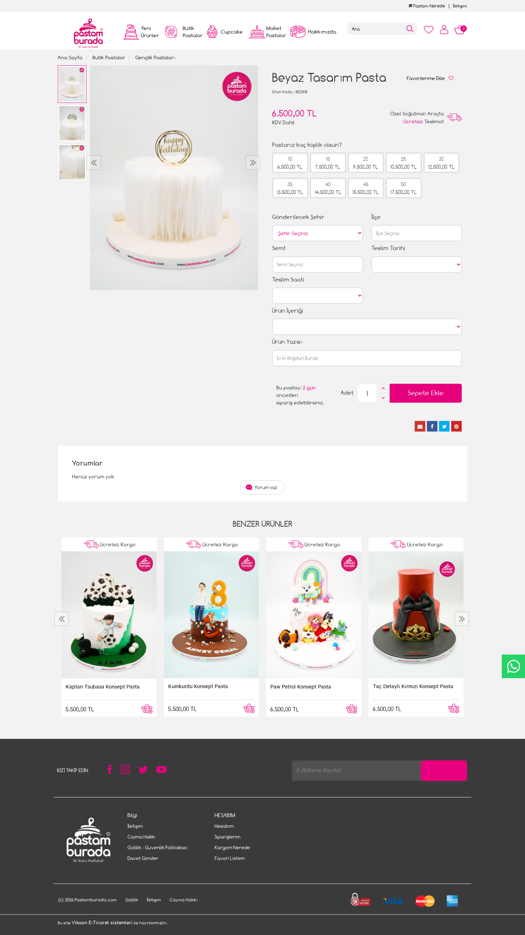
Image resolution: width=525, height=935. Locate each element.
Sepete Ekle (426, 393)
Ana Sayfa (70, 57)
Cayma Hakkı (142, 837)
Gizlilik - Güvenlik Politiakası (158, 847)
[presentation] (94, 162)
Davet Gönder (143, 858)
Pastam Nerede (428, 6)
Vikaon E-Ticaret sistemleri (102, 922)
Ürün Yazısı (287, 341)
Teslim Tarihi (388, 248)
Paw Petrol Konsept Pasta (300, 686)
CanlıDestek (513, 666)
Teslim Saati (288, 279)
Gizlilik (131, 899)
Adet (347, 392)
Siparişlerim (227, 837)
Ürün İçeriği (287, 310)
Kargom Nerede (232, 847)
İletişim (460, 6)
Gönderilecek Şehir (298, 217)
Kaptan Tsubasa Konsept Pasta (103, 686)
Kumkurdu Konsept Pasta (198, 686)
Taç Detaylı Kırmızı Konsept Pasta (413, 686)
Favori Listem (230, 858)
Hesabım (224, 826)
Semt (279, 248)
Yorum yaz (266, 487)
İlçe (376, 217)
